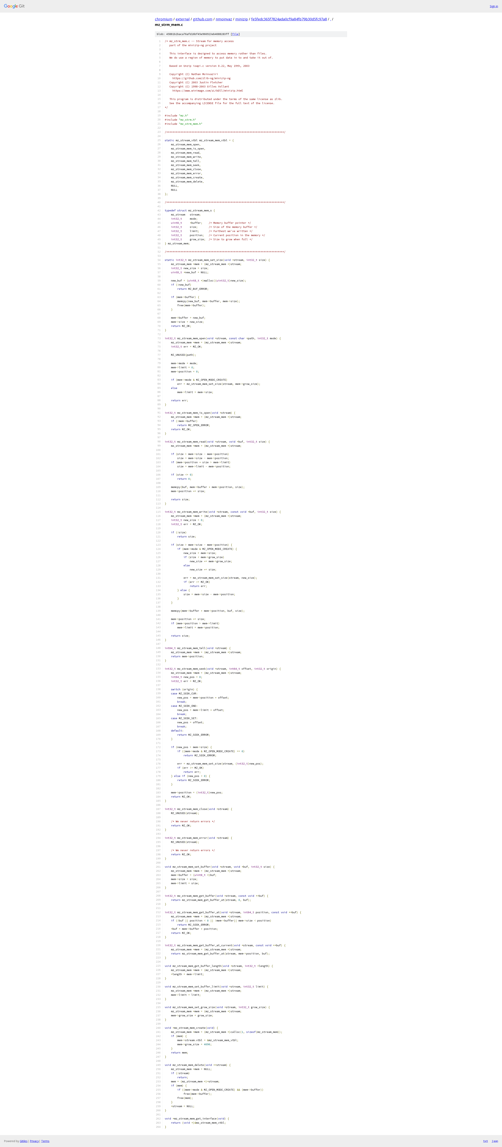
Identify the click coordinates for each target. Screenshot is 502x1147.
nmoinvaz (224, 19)
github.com (202, 19)
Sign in (494, 6)
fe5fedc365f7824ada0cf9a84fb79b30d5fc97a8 (289, 19)
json (495, 1141)
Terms (45, 1141)
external (183, 19)
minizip (241, 19)
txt (485, 1141)
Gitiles (23, 1141)
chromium (163, 19)
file (235, 34)
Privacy (34, 1141)
